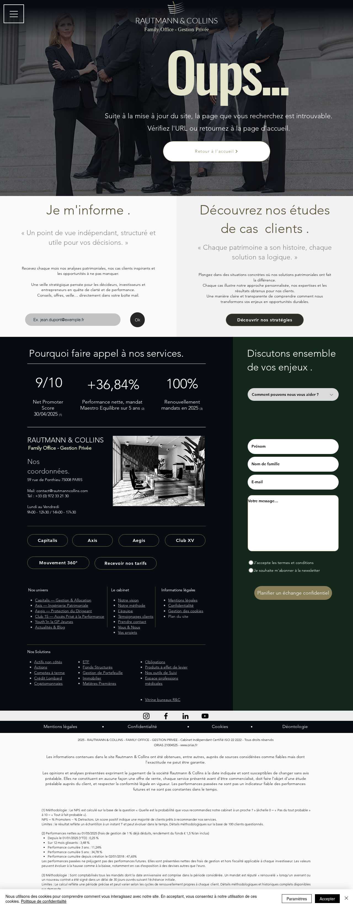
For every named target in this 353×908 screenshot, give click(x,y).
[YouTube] (205, 716)
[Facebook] (166, 716)
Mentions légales (60, 726)
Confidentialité (142, 726)
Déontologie (295, 726)
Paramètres (297, 898)
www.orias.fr (188, 745)
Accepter (327, 898)
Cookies (220, 726)
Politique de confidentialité (43, 901)
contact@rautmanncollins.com (62, 490)
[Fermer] (346, 899)
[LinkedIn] (185, 716)
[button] (126, 563)
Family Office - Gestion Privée (176, 29)
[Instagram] (146, 716)
